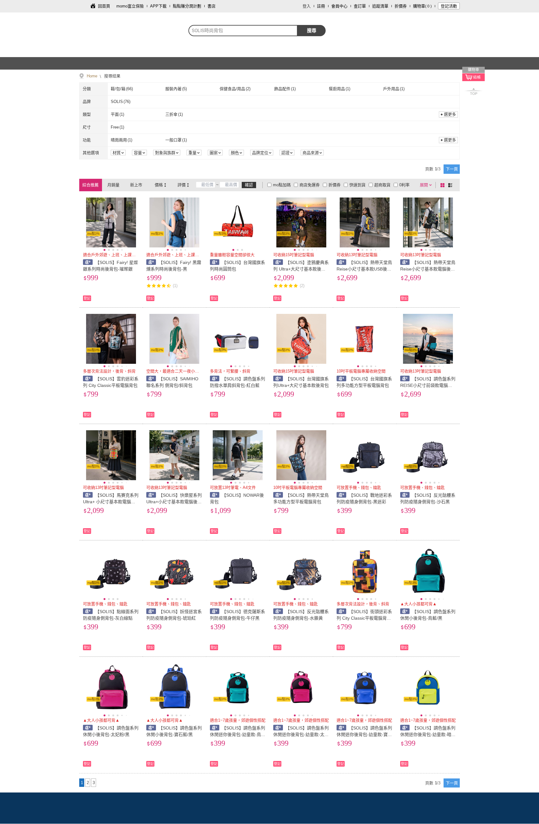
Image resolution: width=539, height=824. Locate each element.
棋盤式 (443, 185)
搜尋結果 (111, 76)
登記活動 (449, 6)
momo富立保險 (130, 6)
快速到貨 (357, 185)
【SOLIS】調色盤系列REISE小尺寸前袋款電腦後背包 (428, 385)
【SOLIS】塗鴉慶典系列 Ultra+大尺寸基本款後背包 (301, 269)
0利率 (404, 185)
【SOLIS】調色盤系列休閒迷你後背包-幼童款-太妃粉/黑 (301, 734)
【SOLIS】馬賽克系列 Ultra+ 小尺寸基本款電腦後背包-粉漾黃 (110, 502)
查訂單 (360, 6)
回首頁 (104, 6)
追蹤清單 (380, 6)
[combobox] (243, 30)
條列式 (451, 185)
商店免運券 (309, 185)
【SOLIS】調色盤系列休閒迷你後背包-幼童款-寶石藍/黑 (364, 734)
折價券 (401, 6)
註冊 (321, 6)
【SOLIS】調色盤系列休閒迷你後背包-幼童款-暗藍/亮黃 (428, 734)
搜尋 (311, 30)
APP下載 (158, 6)
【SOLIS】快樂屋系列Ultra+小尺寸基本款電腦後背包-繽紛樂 (174, 502)
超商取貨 (382, 185)
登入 (307, 6)
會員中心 (339, 6)
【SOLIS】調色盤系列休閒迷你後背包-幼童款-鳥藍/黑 (237, 734)
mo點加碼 (282, 185)
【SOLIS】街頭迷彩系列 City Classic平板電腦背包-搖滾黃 (364, 618)
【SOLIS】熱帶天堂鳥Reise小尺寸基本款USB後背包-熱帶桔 (364, 269)
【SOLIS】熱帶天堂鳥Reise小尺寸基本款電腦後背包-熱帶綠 (428, 269)
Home (92, 76)
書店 (211, 6)
